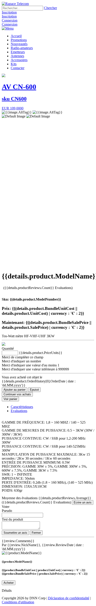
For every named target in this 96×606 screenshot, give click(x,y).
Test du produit (12, 519)
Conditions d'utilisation (18, 602)
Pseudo (7, 511)
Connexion (9, 20)
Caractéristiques (22, 407)
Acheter (9, 582)
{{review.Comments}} (18, 541)
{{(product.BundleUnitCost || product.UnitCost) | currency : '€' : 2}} (43, 570)
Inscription (9, 12)
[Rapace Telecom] (15, 4)
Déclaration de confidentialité (68, 598)
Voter (5, 507)
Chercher (50, 8)
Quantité (8, 348)
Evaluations (19, 411)
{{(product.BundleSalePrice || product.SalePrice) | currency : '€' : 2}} (45, 573)
